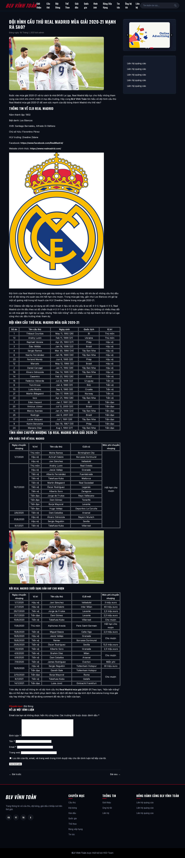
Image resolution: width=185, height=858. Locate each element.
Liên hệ (137, 5)
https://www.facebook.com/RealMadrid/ (42, 143)
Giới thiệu (38, 5)
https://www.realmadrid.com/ (45, 148)
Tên (12, 741)
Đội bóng (72, 808)
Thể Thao (67, 5)
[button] (171, 35)
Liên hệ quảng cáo (136, 63)
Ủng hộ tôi (128, 5)
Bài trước (15, 774)
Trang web (14, 752)
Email (12, 747)
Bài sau (115, 774)
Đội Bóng (57, 5)
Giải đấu (76, 5)
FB (9, 817)
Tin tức (118, 5)
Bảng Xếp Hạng (107, 5)
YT (16, 817)
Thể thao (72, 824)
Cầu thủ (48, 5)
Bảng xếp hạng (75, 829)
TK (23, 817)
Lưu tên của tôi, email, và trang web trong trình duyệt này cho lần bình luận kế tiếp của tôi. (59, 758)
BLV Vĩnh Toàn (21, 5)
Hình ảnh (95, 5)
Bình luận (15, 735)
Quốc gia (86, 5)
